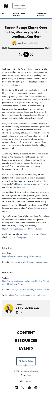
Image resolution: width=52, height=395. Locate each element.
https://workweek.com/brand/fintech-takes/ (22, 228)
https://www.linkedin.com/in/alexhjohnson (30, 289)
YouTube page (19, 237)
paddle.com (35, 207)
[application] (26, 51)
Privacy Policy (26, 375)
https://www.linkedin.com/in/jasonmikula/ (30, 261)
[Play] (26, 54)
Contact (29, 381)
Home (5, 13)
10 (20, 54)
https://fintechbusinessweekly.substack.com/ (21, 256)
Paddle (30, 192)
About (22, 381)
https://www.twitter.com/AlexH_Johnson (27, 295)
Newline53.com (23, 183)
